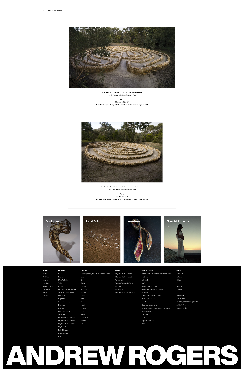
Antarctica (84, 317)
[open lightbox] (122, 57)
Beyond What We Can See (67, 289)
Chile (82, 280)
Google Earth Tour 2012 (149, 286)
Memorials (145, 314)
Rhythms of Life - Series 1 (66, 327)
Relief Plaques (63, 330)
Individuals (145, 280)
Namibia (83, 320)
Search (144, 302)
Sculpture (46, 277)
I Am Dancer (119, 286)
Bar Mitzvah (119, 289)
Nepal (83, 305)
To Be (60, 283)
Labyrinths (145, 292)
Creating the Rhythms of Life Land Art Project (95, 274)
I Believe (61, 286)
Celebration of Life (147, 311)
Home (45, 274)
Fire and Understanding (149, 305)
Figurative (61, 305)
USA (82, 311)
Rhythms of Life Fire (148, 320)
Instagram (180, 277)
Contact (45, 295)
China (83, 295)
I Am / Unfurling (63, 280)
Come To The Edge (64, 302)
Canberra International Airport (151, 295)
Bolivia (83, 283)
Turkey (83, 302)
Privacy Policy (181, 298)
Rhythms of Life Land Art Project (125, 292)
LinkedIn (179, 280)
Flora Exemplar (63, 333)
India (82, 299)
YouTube (179, 286)
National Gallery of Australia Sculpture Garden (156, 274)
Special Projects (48, 286)
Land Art (45, 280)
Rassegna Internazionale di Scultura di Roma (156, 308)
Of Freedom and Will (148, 299)
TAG (186, 308)
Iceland (83, 292)
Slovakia (83, 308)
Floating (61, 308)
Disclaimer (180, 295)
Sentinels (145, 277)
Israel (82, 277)
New (59, 274)
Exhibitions (46, 289)
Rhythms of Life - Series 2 (66, 324)
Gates (143, 324)
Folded (60, 336)
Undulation (61, 295)
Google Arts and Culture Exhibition (153, 289)
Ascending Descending (66, 292)
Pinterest (179, 289)
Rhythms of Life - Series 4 (66, 317)
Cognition (61, 299)
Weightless (61, 314)
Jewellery (46, 283)
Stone (144, 317)
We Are (144, 283)
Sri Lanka (84, 286)
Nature (60, 277)
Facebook (180, 274)
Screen (144, 327)
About (45, 292)
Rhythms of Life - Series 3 (66, 320)
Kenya (83, 314)
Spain (83, 324)
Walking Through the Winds (124, 283)
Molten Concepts (64, 311)
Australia (84, 289)
